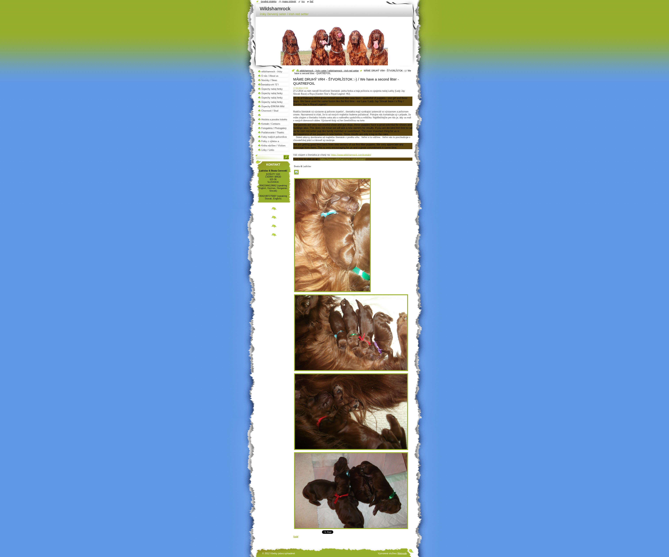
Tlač (311, 1)
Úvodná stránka (268, 1)
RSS (303, 1)
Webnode (402, 553)
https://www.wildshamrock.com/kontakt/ (351, 155)
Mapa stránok (289, 1)
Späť (295, 536)
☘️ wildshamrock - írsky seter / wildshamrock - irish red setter (327, 70)
